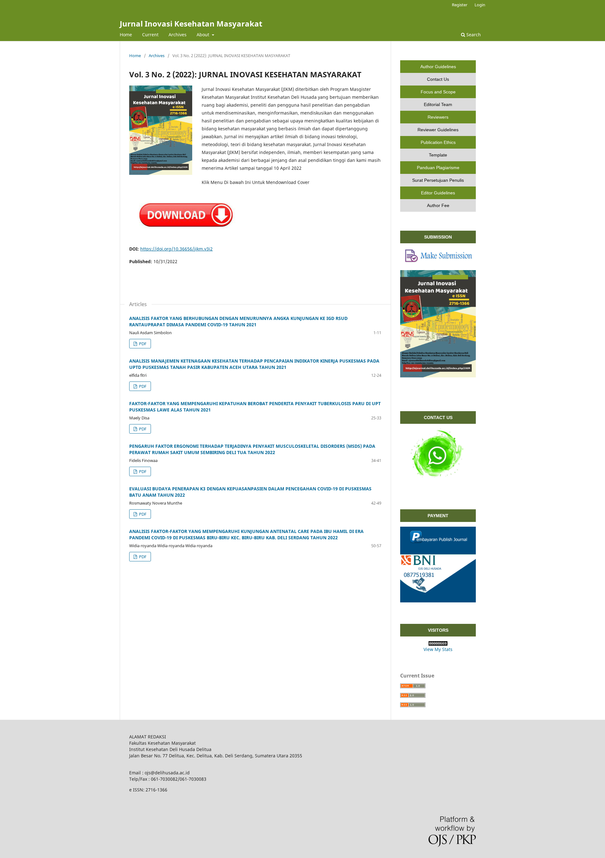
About (203, 35)
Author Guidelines (438, 66)
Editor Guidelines (438, 192)
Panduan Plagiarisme (438, 167)
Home (126, 35)
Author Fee (438, 205)
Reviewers (438, 117)
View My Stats (438, 649)
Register (459, 5)
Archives (178, 35)
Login (480, 5)
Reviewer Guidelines (438, 129)
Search (473, 35)
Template (438, 154)
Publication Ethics (438, 142)
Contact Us (438, 79)
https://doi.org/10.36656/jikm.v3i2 (176, 249)
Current (150, 35)
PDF (142, 343)
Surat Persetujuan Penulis (438, 180)
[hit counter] (438, 643)
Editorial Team (438, 104)
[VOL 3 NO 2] (186, 235)
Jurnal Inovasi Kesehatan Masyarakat (191, 23)
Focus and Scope (438, 91)
